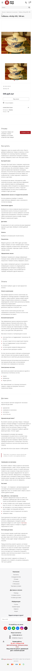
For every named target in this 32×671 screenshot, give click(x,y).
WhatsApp (13, 628)
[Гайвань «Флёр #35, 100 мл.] (16, 71)
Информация (16, 601)
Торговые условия (16, 586)
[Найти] (29, 7)
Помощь (16, 593)
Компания (16, 572)
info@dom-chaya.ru (17, 638)
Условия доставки (16, 597)
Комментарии (16, 606)
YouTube (5, 628)
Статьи (16, 604)
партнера (24, 523)
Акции (16, 611)
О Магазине (16, 584)
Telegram (9, 628)
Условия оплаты (16, 595)
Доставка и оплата (16, 590)
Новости (16, 609)
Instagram (21, 628)
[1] (4, 86)
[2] (5, 86)
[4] (8, 86)
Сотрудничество (16, 577)
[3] (7, 86)
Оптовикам (16, 581)
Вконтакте (17, 628)
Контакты (16, 574)
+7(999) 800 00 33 (17, 635)
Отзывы (16, 579)
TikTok (25, 628)
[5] (10, 86)
